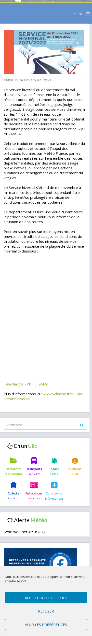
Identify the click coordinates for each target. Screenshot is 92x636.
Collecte (13, 493)
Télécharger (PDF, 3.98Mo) (27, 384)
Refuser (46, 611)
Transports (34, 469)
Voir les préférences (46, 624)
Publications (34, 493)
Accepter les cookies (46, 597)
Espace (54, 469)
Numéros (74, 469)
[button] (78, 14)
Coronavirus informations (54, 495)
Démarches (14, 469)
